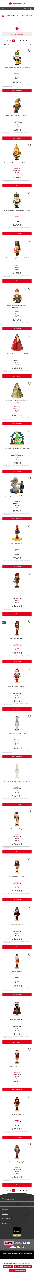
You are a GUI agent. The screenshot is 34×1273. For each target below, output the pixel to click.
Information (5, 1209)
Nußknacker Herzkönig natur (17, 829)
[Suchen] (22, 8)
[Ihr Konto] (28, 8)
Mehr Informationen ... (24, 1263)
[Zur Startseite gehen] (17, 3)
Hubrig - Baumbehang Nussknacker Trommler (17, 210)
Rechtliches (5, 1214)
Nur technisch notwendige (23, 1267)
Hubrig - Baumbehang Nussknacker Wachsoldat (17, 258)
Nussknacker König (17, 971)
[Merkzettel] (25, 8)
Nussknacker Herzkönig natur (17, 876)
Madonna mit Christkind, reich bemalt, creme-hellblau (17, 401)
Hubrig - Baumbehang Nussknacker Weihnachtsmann (17, 306)
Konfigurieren (8, 1267)
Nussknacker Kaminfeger (17, 924)
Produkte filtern (18, 34)
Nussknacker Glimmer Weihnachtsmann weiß (17, 781)
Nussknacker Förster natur (17, 638)
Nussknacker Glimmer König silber (17, 734)
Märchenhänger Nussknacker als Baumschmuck (17, 448)
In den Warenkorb (17, 91)
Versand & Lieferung (8, 1218)
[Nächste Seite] (23, 41)
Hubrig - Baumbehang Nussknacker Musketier (17, 163)
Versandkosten (28, 1254)
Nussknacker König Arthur (17, 1019)
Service (4, 1204)
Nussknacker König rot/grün (17, 1162)
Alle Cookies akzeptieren (17, 1271)
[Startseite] (2, 16)
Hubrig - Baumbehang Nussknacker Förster (17, 115)
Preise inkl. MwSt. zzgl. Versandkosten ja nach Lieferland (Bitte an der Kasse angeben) (16, 85)
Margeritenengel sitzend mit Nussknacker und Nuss (17, 496)
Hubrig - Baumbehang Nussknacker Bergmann (17, 67)
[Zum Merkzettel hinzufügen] (29, 50)
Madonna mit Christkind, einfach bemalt (17, 353)
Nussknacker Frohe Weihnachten (17, 686)
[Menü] (3, 8)
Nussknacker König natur (17, 1114)
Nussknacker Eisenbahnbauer (17, 591)
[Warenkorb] (31, 8)
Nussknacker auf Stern (17, 543)
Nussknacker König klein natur (17, 1067)
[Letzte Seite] (27, 41)
